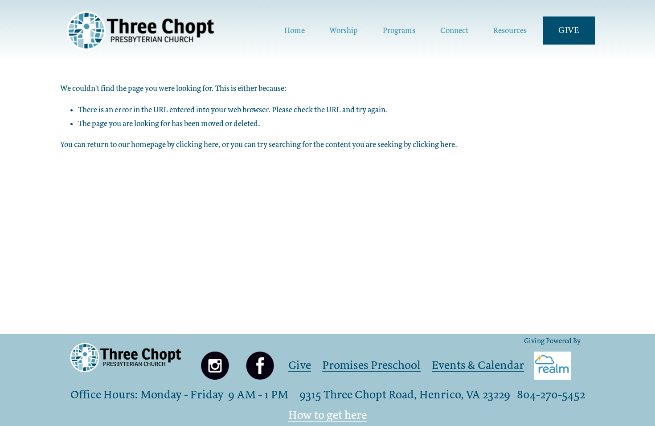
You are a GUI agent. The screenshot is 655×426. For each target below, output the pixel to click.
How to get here (327, 415)
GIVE (569, 30)
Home (294, 30)
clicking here (197, 144)
